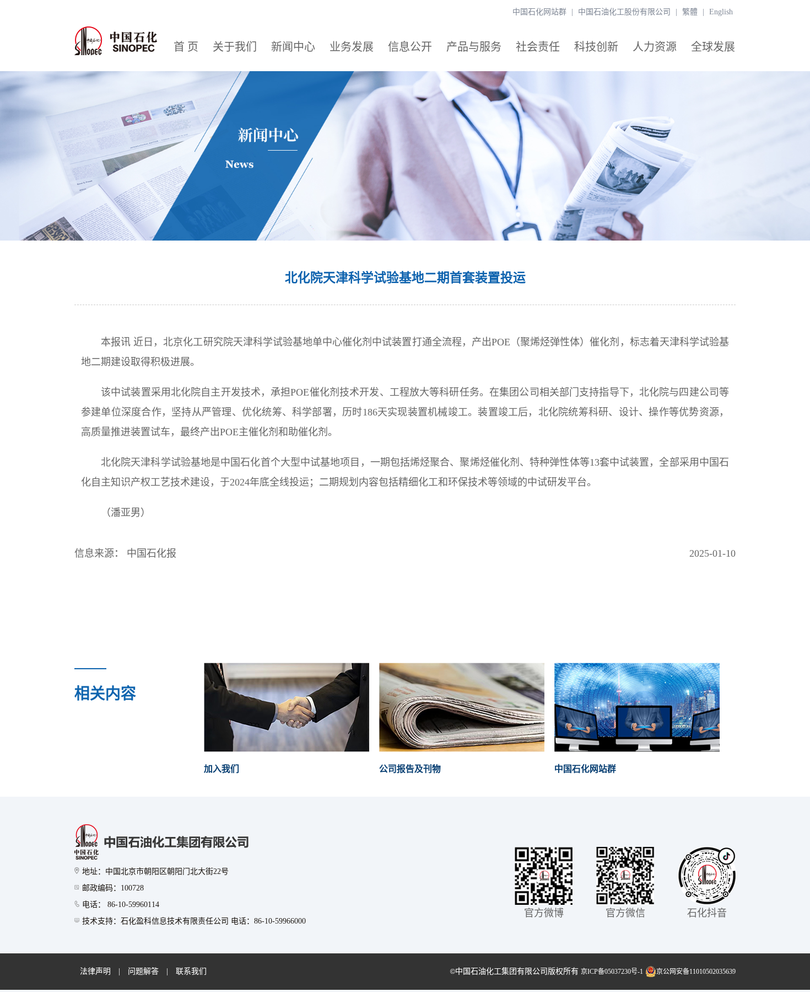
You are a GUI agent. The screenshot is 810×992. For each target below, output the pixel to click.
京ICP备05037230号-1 (612, 971)
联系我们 (191, 971)
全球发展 (713, 47)
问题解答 (143, 971)
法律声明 (95, 971)
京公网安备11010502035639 (696, 971)
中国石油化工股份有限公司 (624, 12)
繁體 (690, 12)
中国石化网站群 (539, 12)
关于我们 (235, 47)
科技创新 (596, 47)
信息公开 (410, 47)
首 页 (186, 47)
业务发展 (352, 47)
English (721, 12)
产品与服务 (473, 47)
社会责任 (538, 47)
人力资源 (655, 47)
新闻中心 (293, 47)
